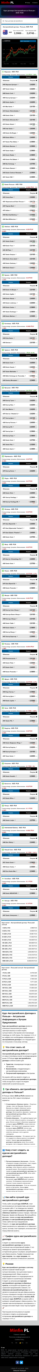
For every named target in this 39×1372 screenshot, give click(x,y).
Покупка (11, 77)
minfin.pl (33, 1035)
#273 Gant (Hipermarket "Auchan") (13, 528)
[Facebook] (17, 1362)
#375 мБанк (6, 210)
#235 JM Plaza (7, 250)
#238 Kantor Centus (8, 307)
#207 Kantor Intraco (8, 89)
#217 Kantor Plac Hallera (10, 142)
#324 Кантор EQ (8, 427)
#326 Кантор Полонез (9, 422)
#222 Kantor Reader (8, 155)
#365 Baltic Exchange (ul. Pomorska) (14, 376)
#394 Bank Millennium (9, 219)
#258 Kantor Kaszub (9, 367)
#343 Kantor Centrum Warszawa (12, 172)
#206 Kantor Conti (8, 93)
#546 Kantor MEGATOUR (10, 893)
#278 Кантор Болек (8, 471)
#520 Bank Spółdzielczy (10, 215)
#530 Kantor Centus (8, 867)
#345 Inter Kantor (8, 128)
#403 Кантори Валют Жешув (11, 614)
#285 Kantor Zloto (8, 493)
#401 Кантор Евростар (10, 636)
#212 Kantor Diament (9, 168)
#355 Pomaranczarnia (9, 658)
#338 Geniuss (7, 342)
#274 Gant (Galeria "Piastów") (11, 532)
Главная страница (19, 1334)
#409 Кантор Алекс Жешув (11, 610)
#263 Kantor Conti (8, 363)
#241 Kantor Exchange (9, 312)
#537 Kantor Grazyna (9, 254)
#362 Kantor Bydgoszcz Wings (12, 743)
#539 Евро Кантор (8, 692)
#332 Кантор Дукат (8, 696)
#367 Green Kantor (8, 756)
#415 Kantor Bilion (8, 798)
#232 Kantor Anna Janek (10, 259)
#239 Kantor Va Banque (10, 290)
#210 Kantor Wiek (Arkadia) (11, 111)
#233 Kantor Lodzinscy (9, 303)
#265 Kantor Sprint (8, 449)
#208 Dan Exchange (9, 164)
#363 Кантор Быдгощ (9, 747)
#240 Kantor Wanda (8, 298)
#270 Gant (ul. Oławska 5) (10, 414)
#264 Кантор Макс (8, 405)
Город (28, 2)
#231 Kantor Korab (8, 241)
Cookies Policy (19, 1339)
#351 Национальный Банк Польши (13, 201)
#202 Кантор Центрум (9, 98)
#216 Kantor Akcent (8, 124)
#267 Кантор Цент (8, 431)
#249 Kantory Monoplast (10, 380)
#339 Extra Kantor (8, 338)
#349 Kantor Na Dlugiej (9, 133)
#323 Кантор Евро (8, 436)
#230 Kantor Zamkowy (9, 263)
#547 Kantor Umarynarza (10, 915)
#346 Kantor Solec (8, 115)
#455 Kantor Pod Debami (10, 159)
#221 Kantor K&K (8, 177)
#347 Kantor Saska (8, 150)
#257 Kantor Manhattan (9, 371)
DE (16, 1343)
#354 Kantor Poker (8, 663)
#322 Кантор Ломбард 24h (11, 502)
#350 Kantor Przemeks (9, 588)
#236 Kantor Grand (8, 268)
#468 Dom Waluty (8, 842)
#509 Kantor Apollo (8, 102)
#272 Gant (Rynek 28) (9, 524)
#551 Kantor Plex (8, 444)
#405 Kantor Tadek (8, 623)
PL (12, 1343)
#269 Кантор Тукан (8, 400)
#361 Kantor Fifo (8, 721)
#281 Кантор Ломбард (9, 497)
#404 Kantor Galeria (9, 628)
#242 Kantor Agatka (8, 294)
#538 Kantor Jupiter (8, 701)
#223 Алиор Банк (8, 197)
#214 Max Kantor (8, 106)
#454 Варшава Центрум (10, 84)
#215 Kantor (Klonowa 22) (10, 120)
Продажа (28, 77)
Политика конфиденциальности (19, 1337)
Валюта (35, 2)
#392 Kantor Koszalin (9, 776)
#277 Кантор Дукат (8, 418)
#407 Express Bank (8, 206)
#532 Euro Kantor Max (9, 871)
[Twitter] (21, 1362)
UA (27, 1343)
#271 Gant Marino (8, 409)
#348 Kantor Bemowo (9, 146)
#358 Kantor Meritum (9, 316)
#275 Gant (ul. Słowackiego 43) (12, 559)
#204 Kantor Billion (8, 137)
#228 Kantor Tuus (8, 245)
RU (22, 1343)
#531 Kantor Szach (8, 862)
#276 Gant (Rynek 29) (9, 583)
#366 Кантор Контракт (9, 751)
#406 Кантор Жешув (9, 632)
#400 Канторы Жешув (9, 619)
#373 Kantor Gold (8, 667)
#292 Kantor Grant (8, 440)
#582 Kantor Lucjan (8, 820)
